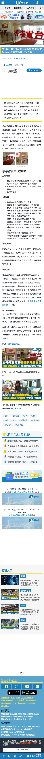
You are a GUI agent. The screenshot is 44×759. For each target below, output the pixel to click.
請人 (14, 420)
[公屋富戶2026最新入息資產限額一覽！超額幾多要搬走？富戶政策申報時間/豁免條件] (10, 628)
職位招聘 (7, 425)
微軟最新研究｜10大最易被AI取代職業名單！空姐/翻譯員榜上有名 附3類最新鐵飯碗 (29, 584)
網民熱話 (5, 713)
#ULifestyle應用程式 (25, 729)
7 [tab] (17, 17)
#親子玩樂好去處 (8, 729)
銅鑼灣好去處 (7, 700)
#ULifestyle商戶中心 (10, 734)
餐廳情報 (22, 703)
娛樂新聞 (29, 11)
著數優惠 (15, 415)
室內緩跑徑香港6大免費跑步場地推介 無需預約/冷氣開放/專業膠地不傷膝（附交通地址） (30, 599)
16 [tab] (26, 20)
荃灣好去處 (31, 700)
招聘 (6, 420)
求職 (25, 415)
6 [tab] (28, 14)
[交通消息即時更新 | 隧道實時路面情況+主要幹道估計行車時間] (10, 613)
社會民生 (19, 425)
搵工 (33, 415)
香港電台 (23, 420)
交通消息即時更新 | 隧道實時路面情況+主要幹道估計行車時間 (29, 612)
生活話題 (14, 58)
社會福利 (5, 706)
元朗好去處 (20, 700)
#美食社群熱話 (34, 726)
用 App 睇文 (35, 70)
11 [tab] (26, 17)
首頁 (5, 58)
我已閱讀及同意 (22, 749)
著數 (6, 415)
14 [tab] (21, 20)
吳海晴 (9, 65)
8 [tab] (19, 17)
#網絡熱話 (30, 734)
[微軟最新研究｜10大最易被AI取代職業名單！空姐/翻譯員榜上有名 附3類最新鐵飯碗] (10, 584)
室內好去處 (26, 590)
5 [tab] (26, 14)
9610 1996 (16, 408)
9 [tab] (21, 17)
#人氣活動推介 (21, 726)
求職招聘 (35, 420)
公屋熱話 (20, 11)
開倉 (18, 697)
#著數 (22, 734)
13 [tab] (19, 20)
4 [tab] (24, 14)
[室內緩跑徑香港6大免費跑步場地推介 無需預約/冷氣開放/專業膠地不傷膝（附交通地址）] (10, 599)
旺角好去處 (6, 703)
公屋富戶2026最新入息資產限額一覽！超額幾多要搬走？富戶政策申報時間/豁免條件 (30, 628)
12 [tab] (28, 17)
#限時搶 (4, 732)
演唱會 (7, 7)
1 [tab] (17, 14)
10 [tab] (24, 17)
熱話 (23, 576)
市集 (13, 697)
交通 (23, 605)
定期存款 (38, 11)
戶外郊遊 (31, 703)
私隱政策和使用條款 (28, 743)
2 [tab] (19, 14)
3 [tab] (21, 14)
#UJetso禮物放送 (16, 732)
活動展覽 (5, 697)
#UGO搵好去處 (7, 726)
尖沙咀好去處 (27, 697)
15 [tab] (24, 20)
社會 (23, 58)
